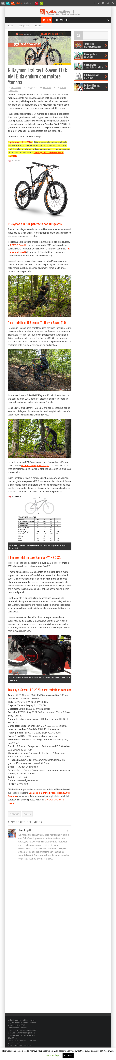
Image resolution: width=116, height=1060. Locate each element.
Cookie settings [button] (52, 1055)
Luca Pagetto (16, 87)
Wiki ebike (65, 19)
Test (56, 19)
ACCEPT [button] (68, 1055)
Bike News (46, 19)
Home (10, 26)
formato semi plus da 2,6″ (35, 465)
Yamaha (27, 814)
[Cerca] (108, 20)
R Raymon (14, 814)
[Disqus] (39, 900)
